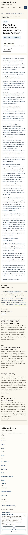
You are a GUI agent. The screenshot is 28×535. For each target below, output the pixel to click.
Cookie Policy (4, 495)
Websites (3, 465)
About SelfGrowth (5, 462)
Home (2, 13)
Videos (2, 455)
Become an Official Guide (7, 476)
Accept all (7, 528)
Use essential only (20, 528)
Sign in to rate (21, 46)
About (2, 7)
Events (2, 473)
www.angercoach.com (13, 291)
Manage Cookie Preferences (8, 505)
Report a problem (6, 512)
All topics (3, 441)
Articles (8, 13)
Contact (3, 480)
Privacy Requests (5, 502)
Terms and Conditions (6, 491)
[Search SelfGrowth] (8, 7)
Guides (2, 448)
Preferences (14, 532)
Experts (3, 444)
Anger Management (17, 13)
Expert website (7, 50)
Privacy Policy (4, 488)
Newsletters (4, 469)
